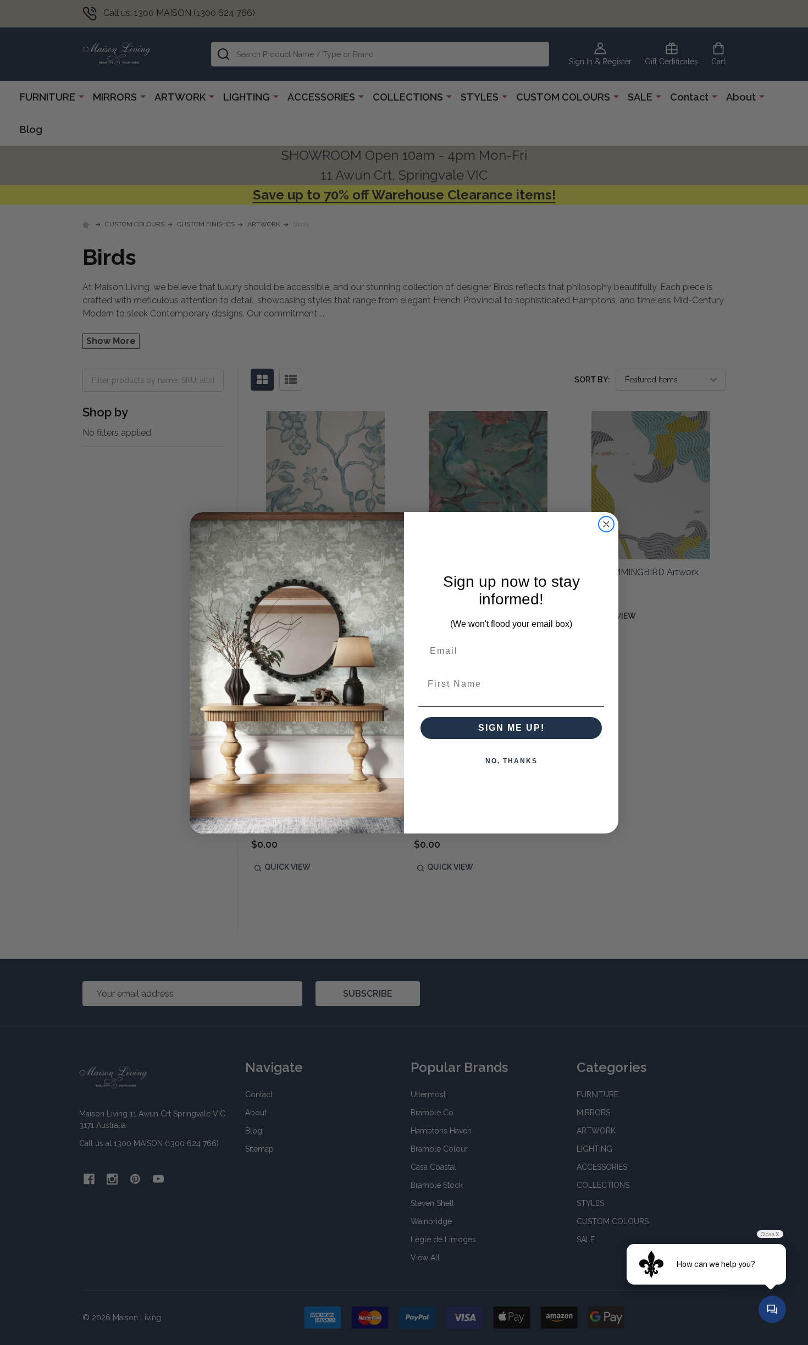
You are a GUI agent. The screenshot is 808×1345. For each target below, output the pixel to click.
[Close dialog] (606, 524)
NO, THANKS (511, 761)
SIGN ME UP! (511, 727)
